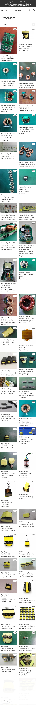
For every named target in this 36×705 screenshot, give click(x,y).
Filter (5, 24)
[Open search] (6, 10)
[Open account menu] (30, 10)
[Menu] (2, 10)
